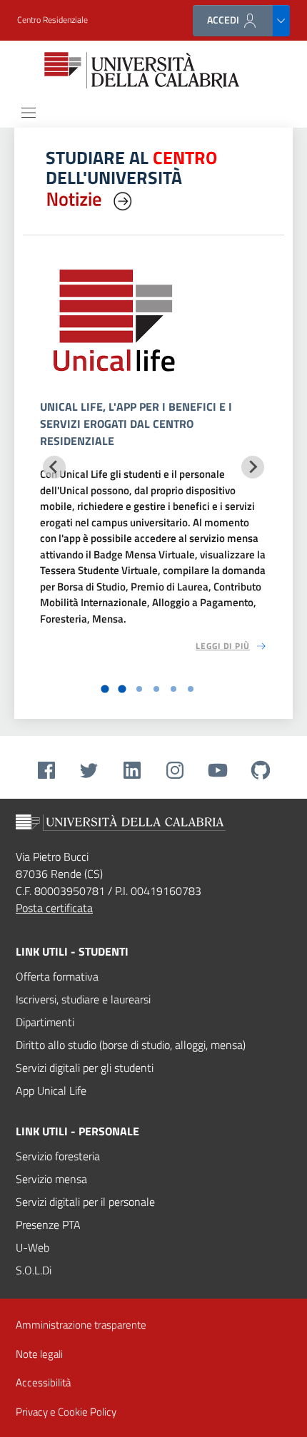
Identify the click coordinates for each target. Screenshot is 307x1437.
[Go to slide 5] (173, 689)
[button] (52, 20)
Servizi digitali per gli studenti (85, 1067)
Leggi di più (223, 646)
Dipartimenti (45, 1022)
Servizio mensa (51, 1178)
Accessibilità (43, 1382)
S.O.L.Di (33, 1270)
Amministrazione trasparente (81, 1325)
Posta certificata (54, 907)
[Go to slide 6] (190, 689)
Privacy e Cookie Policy (66, 1411)
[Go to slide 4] (156, 689)
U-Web (32, 1247)
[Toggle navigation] (28, 112)
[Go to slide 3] (139, 689)
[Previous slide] (54, 467)
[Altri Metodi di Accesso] (281, 20)
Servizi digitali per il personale (85, 1201)
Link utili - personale (77, 1131)
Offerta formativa (57, 976)
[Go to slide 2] (122, 688)
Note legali (39, 1354)
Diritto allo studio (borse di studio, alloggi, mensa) (131, 1044)
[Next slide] (252, 467)
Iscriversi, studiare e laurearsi (83, 999)
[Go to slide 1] (105, 689)
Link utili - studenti (72, 951)
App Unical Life (51, 1090)
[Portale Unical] (141, 69)
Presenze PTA (48, 1224)
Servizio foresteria (58, 1156)
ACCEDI (224, 18)
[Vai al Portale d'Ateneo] (121, 821)
